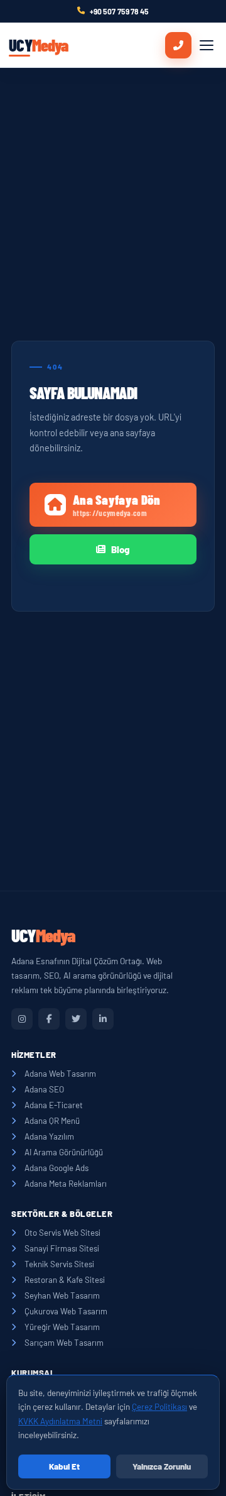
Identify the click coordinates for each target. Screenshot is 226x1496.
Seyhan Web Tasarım (62, 1295)
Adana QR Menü (52, 1121)
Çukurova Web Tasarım (65, 1311)
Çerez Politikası (159, 1407)
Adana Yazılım (49, 1136)
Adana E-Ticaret (53, 1105)
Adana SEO (44, 1089)
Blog (120, 549)
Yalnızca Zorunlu (161, 1466)
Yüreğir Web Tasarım (62, 1327)
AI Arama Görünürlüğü (63, 1152)
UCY (38, 45)
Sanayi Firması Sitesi (61, 1248)
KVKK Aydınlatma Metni (60, 1421)
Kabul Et (64, 1466)
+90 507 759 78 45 (119, 11)
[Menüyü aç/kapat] (206, 45)
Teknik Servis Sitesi (59, 1264)
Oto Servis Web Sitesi (62, 1233)
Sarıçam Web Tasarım (64, 1343)
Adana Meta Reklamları (65, 1184)
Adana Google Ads (56, 1168)
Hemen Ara (178, 45)
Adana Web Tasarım (60, 1074)
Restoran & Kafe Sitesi (64, 1280)
